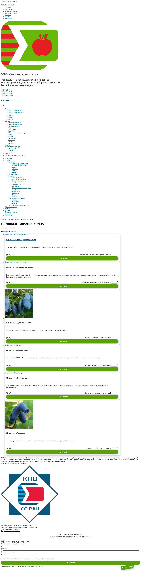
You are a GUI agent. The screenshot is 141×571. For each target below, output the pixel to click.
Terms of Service (37, 566)
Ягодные (10, 219)
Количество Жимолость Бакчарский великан (95, 255)
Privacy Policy (28, 566)
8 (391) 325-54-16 (6, 90)
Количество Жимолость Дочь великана (96, 338)
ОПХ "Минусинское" (7, 5)
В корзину (64, 258)
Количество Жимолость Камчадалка (97, 365)
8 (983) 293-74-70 (6, 93)
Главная (3, 219)
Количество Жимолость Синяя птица (97, 393)
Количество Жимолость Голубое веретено (96, 282)
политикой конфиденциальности (45, 558)
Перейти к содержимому (9, 1)
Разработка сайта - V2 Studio (10, 531)
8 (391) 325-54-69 (6, 92)
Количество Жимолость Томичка (99, 448)
